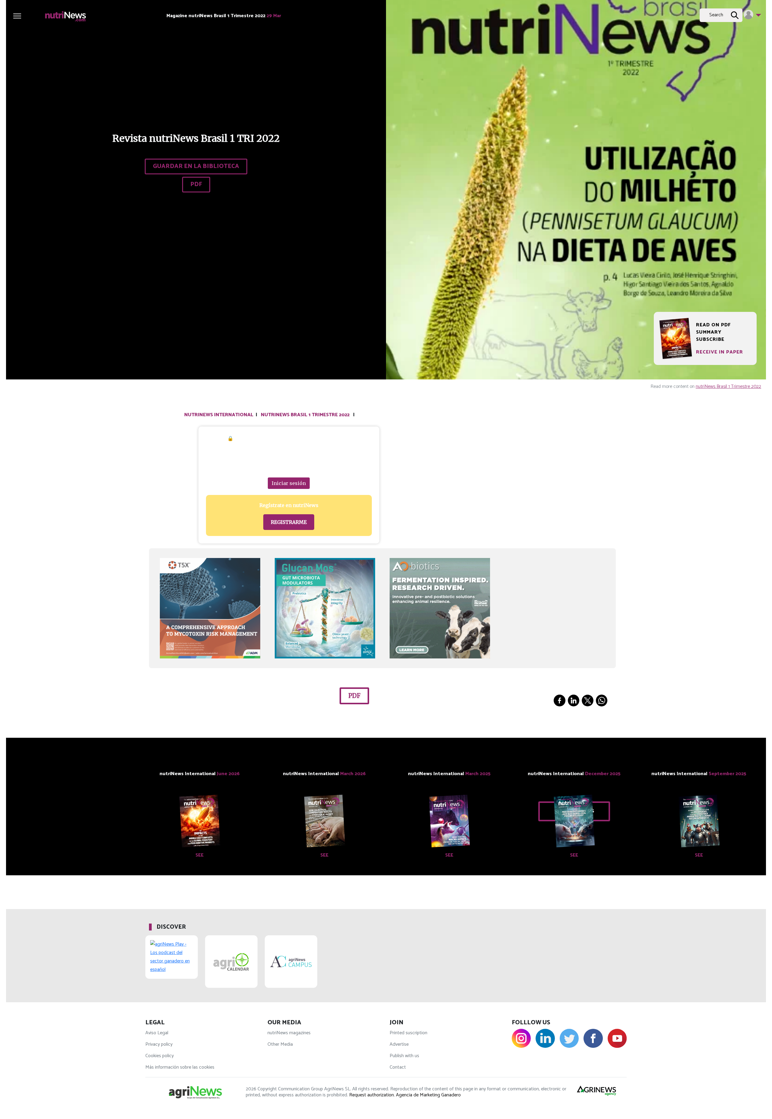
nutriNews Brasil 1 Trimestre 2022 (728, 386)
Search (716, 15)
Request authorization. (372, 1095)
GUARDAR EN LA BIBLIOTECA (196, 166)
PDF (196, 184)
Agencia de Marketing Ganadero (428, 1095)
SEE (199, 855)
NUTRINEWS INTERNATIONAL (218, 415)
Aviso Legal (156, 1033)
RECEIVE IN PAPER (719, 352)
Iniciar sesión (289, 483)
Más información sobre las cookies (179, 1067)
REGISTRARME (289, 522)
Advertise (399, 1044)
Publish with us (404, 1056)
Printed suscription (408, 1033)
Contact (398, 1067)
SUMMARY (709, 332)
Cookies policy (159, 1056)
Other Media (280, 1044)
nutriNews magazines (289, 1033)
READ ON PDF (713, 325)
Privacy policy (158, 1044)
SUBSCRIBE (710, 339)
